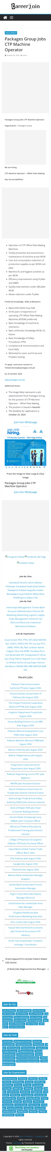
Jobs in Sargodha (35, 1020)
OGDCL (13, 643)
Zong (11, 658)
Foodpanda (30, 655)
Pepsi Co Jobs (34, 1105)
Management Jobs (26, 1051)
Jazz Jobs (17, 1102)
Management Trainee (28, 607)
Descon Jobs (40, 1108)
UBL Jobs (38, 1088)
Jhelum (29, 594)
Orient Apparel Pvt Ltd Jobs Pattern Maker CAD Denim (26, 960)
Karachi (23, 582)
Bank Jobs (37, 1041)
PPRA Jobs (28, 1088)
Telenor (18, 658)
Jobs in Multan (22, 1014)
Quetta (41, 586)
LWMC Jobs (18, 1088)
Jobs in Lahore (8, 1014)
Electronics (25, 622)
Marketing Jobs (13, 1048)
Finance (36, 611)
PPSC (25, 639)
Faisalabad (21, 586)
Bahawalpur (12, 594)
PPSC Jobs (32, 1078)
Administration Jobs (24, 1044)
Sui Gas (36, 643)
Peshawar (10, 586)
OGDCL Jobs (39, 1082)
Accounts (12, 611)
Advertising (22, 615)
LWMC (10, 647)
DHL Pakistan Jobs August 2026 (25, 858)
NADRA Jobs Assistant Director (25, 783)
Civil (40, 618)
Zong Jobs (27, 1102)
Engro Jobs (28, 1108)
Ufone (43, 655)
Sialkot (40, 590)
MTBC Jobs (15, 1095)
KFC (23, 655)
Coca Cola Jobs (21, 1105)
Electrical (14, 622)
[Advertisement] (25, 87)
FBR (30, 666)
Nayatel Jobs (7, 1105)
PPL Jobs (18, 1085)
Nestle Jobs (25, 1092)
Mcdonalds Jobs (9, 1098)
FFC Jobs (27, 1085)
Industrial (36, 622)
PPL (27, 643)
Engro (34, 662)
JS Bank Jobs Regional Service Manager (26, 969)
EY (38, 655)
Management (21, 618)
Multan (38, 582)
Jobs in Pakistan (9, 1010)
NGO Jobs (6, 1082)
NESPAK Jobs (18, 1082)
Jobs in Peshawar (36, 1014)
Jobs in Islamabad (24, 1010)
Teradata (34, 651)
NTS (31, 639)
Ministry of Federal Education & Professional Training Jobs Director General (25, 830)
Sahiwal (22, 590)
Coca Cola (35, 658)
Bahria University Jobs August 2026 (25, 749)
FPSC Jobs (22, 1078)
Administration (24, 611)
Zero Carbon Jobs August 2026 (25, 922)
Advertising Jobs (28, 1048)
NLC (7, 643)
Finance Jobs (38, 1044)
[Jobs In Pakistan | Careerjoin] (5, 17)
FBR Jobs (43, 1111)
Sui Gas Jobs (37, 1085)
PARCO (21, 643)
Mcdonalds (15, 655)
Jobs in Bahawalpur (17, 1024)
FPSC (20, 639)
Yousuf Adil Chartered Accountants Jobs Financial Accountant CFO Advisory (25, 931)
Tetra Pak (19, 651)
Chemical (33, 618)
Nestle (41, 647)
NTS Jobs (43, 1078)
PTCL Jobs (6, 1088)
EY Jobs (44, 1098)
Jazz (7, 658)
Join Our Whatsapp (25, 422)
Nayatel (26, 658)
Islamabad (14, 582)
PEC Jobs (19, 1115)
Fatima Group (23, 662)
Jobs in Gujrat (32, 1024)
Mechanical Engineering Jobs (27, 1061)
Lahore (31, 582)
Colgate (10, 651)
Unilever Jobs (13, 1092)
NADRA (19, 666)
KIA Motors (10, 666)
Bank (42, 607)
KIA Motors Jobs (9, 1111)
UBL (21, 647)
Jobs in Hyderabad (21, 1017)
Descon (41, 662)
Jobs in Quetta (36, 1017)
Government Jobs (9, 1078)
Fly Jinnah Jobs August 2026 (25, 869)
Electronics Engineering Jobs (27, 1058)
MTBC (27, 651)
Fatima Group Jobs (15, 1108)
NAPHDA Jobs (8, 1115)
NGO (35, 639)
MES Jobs (33, 1111)
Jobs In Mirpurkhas (17, 1027)
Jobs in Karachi (11, 33)
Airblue (12, 662)
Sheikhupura (19, 597)
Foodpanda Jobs (33, 1098)
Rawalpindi (13, 590)
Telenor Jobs (38, 1102)
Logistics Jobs (42, 1048)
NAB (44, 666)
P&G (26, 647)
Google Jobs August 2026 (25, 864)
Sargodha (31, 590)
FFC (30, 643)
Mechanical (20, 626)
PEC (25, 670)
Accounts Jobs (8, 1044)
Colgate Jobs (36, 1092)
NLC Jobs (29, 1082)
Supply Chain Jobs (9, 1051)
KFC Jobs (21, 1098)
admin (24, 55)
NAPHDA (37, 666)
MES (26, 666)
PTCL (43, 643)
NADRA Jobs (22, 1111)
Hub (36, 597)
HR (42, 611)
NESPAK (42, 639)
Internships (12, 607)
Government (11, 639)
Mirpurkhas (38, 594)
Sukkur (29, 597)
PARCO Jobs (7, 1085)
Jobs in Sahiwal (20, 1020)
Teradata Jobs (27, 1095)
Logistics (33, 615)
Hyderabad (32, 586)
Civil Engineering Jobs (25, 1054)
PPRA (16, 647)
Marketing (12, 615)
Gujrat (22, 594)
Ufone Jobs (7, 1102)
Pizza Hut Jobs (40, 1095)
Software (31, 626)
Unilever (33, 647)
